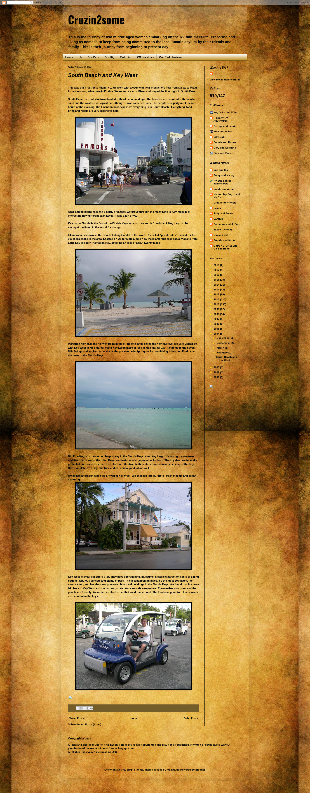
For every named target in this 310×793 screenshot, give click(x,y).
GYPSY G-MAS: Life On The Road (225, 247)
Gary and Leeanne (224, 147)
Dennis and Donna (224, 142)
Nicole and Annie (223, 189)
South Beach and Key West (102, 75)
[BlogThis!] (81, 708)
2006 (217, 323)
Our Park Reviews (170, 57)
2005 (217, 328)
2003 (217, 367)
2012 (217, 294)
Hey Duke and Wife (225, 112)
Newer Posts (76, 718)
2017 (217, 270)
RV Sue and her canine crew (222, 182)
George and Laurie (224, 126)
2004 (217, 333)
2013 (217, 289)
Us (80, 57)
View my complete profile (225, 79)
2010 (217, 304)
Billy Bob (219, 136)
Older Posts (191, 718)
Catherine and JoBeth (226, 224)
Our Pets (93, 57)
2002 (217, 372)
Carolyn (218, 218)
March (221, 347)
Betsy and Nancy (223, 175)
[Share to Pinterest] (91, 708)
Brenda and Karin (224, 240)
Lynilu (217, 208)
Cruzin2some (96, 19)
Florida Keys (120, 223)
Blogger (200, 769)
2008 (217, 314)
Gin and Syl (220, 234)
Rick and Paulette (224, 153)
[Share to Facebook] (88, 708)
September (224, 342)
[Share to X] (84, 708)
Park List (125, 57)
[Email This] (78, 708)
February (222, 352)
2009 (217, 309)
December (223, 337)
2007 (217, 319)
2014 (217, 284)
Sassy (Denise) (222, 229)
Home (69, 57)
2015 (217, 279)
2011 (217, 299)
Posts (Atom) (93, 724)
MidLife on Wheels (224, 202)
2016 (217, 274)
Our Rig (109, 57)
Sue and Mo (220, 169)
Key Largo (119, 347)
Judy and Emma (223, 213)
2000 (217, 377)
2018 (217, 265)
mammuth (173, 769)
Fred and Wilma (222, 131)
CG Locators (145, 57)
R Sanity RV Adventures (220, 119)
